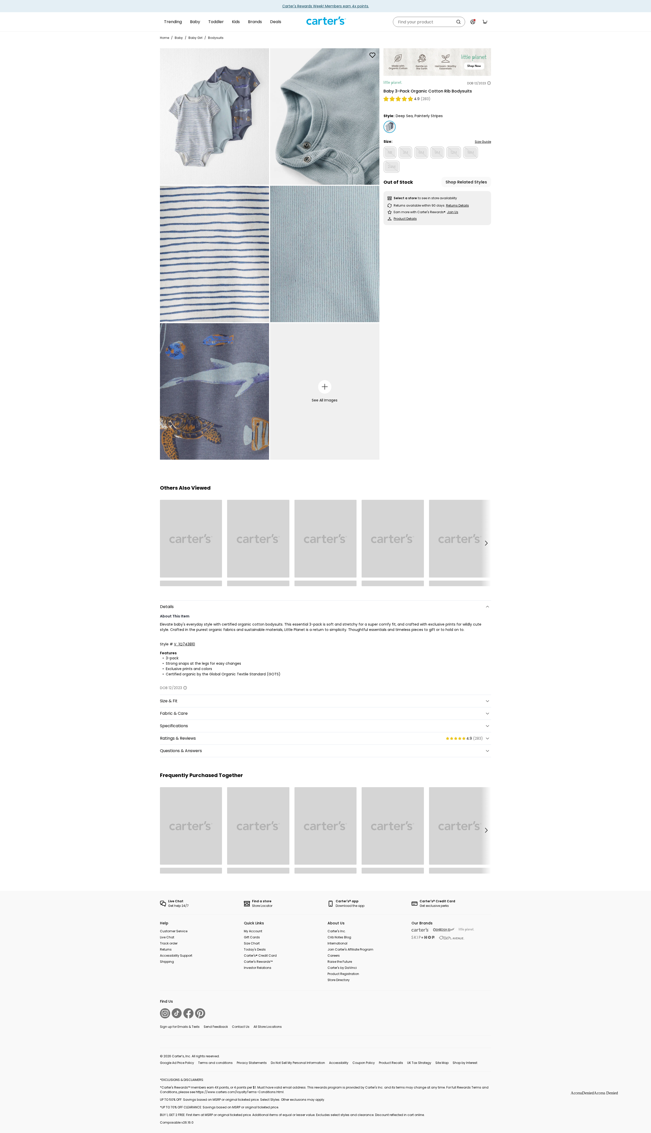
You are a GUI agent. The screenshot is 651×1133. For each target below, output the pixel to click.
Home (164, 38)
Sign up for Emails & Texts (180, 1027)
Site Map (442, 1063)
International (337, 943)
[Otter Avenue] (451, 938)
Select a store (405, 198)
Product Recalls (391, 1063)
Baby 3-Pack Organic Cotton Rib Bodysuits (427, 91)
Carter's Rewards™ (258, 961)
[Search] (458, 22)
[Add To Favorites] (372, 55)
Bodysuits (216, 38)
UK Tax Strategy (419, 1063)
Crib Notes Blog (339, 937)
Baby (195, 22)
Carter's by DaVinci (342, 968)
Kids (236, 22)
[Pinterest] (200, 1013)
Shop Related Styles (466, 182)
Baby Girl (195, 38)
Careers (334, 955)
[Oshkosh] (444, 930)
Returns (166, 949)
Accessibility (338, 1063)
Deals (275, 22)
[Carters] (420, 930)
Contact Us (240, 1027)
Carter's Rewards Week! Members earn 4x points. (325, 6)
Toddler (216, 22)
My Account (253, 931)
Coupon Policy (363, 1063)
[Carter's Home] (325, 21)
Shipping (167, 961)
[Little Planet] (466, 930)
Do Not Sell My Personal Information (298, 1063)
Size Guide (483, 141)
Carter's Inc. (337, 931)
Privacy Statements (252, 1063)
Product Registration (343, 974)
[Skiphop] (423, 937)
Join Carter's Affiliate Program (350, 949)
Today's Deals (255, 949)
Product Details (405, 218)
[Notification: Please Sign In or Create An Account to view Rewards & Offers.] (473, 22)
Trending (173, 22)
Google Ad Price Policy (177, 1063)
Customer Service (173, 931)
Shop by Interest (465, 1063)
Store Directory (339, 980)
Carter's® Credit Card (260, 955)
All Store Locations (268, 1027)
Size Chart (252, 943)
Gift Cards (252, 937)
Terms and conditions (215, 1063)
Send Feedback (216, 1027)
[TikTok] (177, 1013)
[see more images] (325, 387)
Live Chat (167, 937)
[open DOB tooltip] (489, 83)
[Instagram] (165, 1013)
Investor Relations (257, 968)
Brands (255, 22)
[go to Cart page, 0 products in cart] (485, 22)
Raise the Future (340, 961)
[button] (486, 543)
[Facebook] (188, 1013)
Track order (168, 943)
